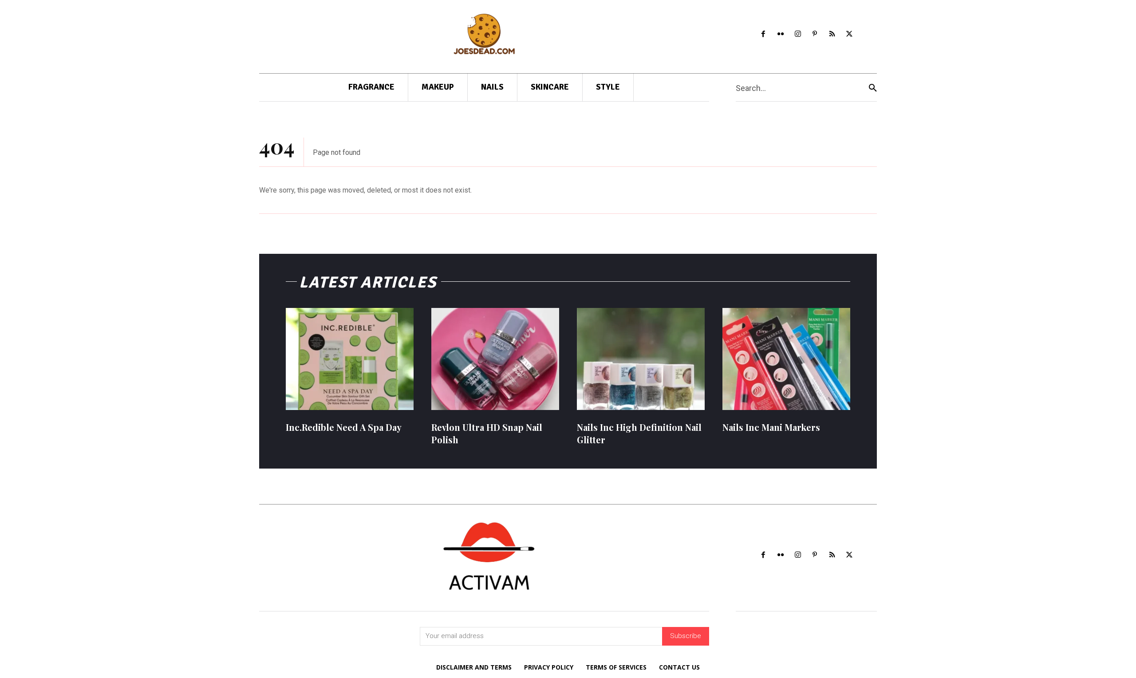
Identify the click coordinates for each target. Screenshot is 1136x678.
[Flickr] (780, 34)
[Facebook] (763, 34)
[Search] (873, 88)
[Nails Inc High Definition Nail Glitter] (641, 359)
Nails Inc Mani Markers (771, 427)
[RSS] (832, 34)
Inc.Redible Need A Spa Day (344, 427)
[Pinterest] (815, 34)
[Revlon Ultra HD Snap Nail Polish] (495, 359)
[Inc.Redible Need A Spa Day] (350, 359)
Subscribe (685, 636)
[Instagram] (797, 34)
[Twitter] (849, 34)
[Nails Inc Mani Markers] (786, 359)
